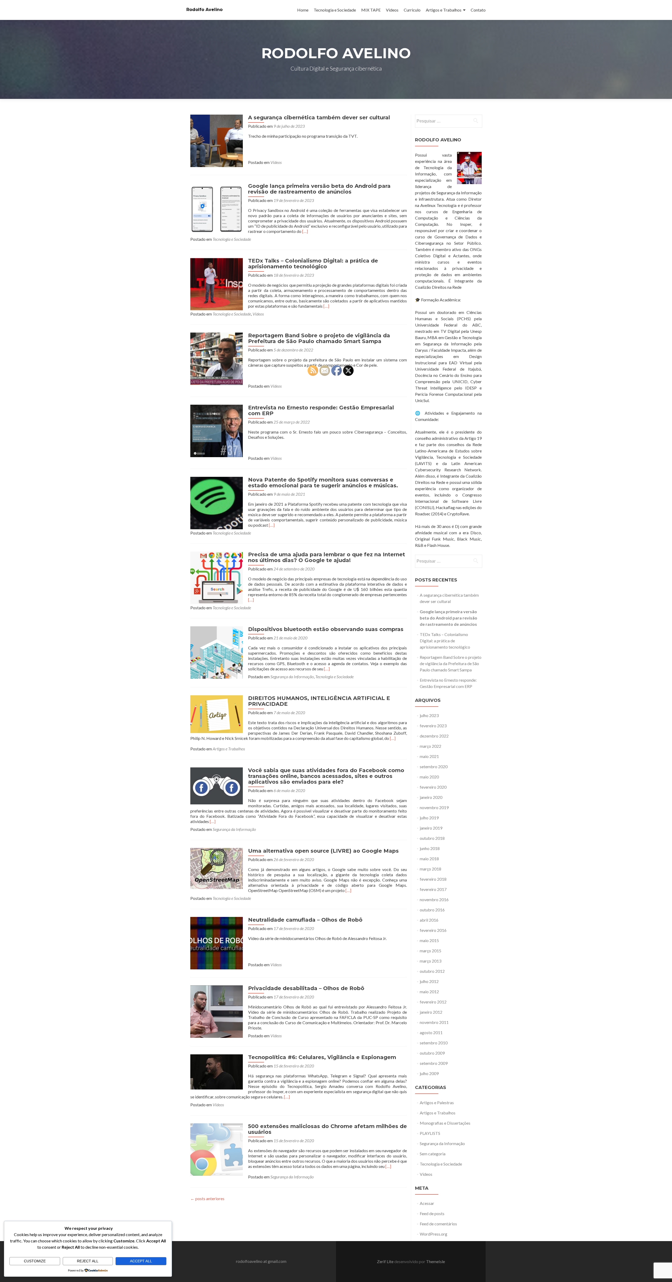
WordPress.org (433, 1233)
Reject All (87, 1261)
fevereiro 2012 (433, 1001)
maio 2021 (429, 756)
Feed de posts (432, 1213)
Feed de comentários (438, 1223)
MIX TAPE (371, 9)
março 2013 (430, 960)
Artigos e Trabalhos (443, 9)
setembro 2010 (434, 1042)
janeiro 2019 (431, 827)
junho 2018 (430, 848)
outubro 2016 (432, 909)
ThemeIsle (435, 1261)
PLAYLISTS (430, 1133)
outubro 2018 (432, 838)
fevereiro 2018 (433, 879)
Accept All (141, 1261)
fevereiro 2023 (433, 725)
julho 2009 (429, 1073)
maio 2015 (429, 940)
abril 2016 (429, 919)
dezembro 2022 (434, 735)
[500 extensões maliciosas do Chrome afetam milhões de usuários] (216, 1148)
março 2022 (430, 746)
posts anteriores (207, 1198)
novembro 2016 (434, 899)
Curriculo (412, 9)
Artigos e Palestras (437, 1102)
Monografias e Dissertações (445, 1122)
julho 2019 (429, 817)
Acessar (427, 1203)
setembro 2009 (434, 1063)
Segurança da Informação (292, 676)
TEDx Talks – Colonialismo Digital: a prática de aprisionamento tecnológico (313, 264)
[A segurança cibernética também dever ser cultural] (216, 140)
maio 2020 (429, 776)
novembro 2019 (434, 807)
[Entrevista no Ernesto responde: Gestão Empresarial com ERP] (216, 430)
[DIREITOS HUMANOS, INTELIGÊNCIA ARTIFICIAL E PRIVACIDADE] (216, 713)
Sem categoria (432, 1153)
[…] (305, 231)
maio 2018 (429, 858)
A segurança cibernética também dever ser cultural (319, 117)
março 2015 (430, 950)
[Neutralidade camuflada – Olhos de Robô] (216, 942)
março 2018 (430, 868)
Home (302, 9)
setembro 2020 (434, 766)
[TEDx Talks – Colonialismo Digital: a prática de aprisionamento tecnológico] (216, 283)
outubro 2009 (432, 1052)
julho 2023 (429, 715)
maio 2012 (429, 991)
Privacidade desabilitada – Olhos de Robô (306, 988)
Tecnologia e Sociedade (335, 9)
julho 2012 (429, 981)
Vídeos (392, 9)
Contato (478, 9)
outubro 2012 (432, 971)
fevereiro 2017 (433, 889)
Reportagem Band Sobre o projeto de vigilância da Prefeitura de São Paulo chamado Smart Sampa (319, 338)
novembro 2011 (434, 1022)
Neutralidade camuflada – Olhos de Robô (305, 920)
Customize (35, 1261)
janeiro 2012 (431, 1011)
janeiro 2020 (431, 797)
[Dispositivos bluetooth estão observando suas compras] (216, 651)
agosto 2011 (431, 1032)
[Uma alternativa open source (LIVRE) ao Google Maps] (216, 867)
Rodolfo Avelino (204, 9)
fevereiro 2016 (433, 930)
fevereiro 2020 (433, 786)
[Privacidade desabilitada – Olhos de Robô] (216, 1010)
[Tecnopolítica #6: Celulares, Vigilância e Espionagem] (216, 1071)
